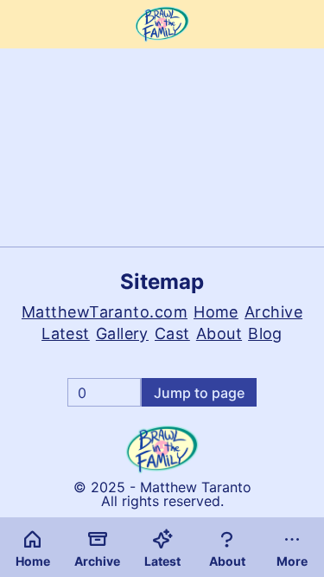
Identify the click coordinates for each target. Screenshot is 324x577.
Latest (65, 333)
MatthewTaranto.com (104, 312)
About (219, 333)
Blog (265, 333)
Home (216, 312)
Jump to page (199, 392)
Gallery (122, 333)
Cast (172, 333)
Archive (273, 312)
